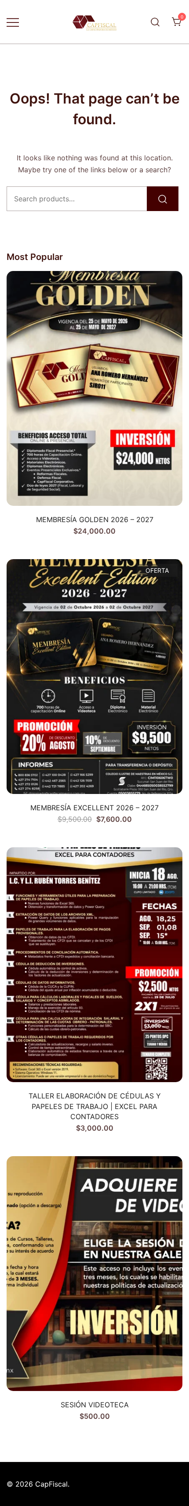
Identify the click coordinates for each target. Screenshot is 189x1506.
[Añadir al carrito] (94, 490)
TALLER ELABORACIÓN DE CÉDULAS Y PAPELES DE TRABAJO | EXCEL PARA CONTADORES (95, 1106)
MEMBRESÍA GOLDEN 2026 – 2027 (94, 519)
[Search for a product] (155, 22)
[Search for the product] (162, 198)
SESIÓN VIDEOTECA (95, 1404)
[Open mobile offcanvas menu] (13, 22)
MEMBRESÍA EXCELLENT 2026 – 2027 (94, 807)
